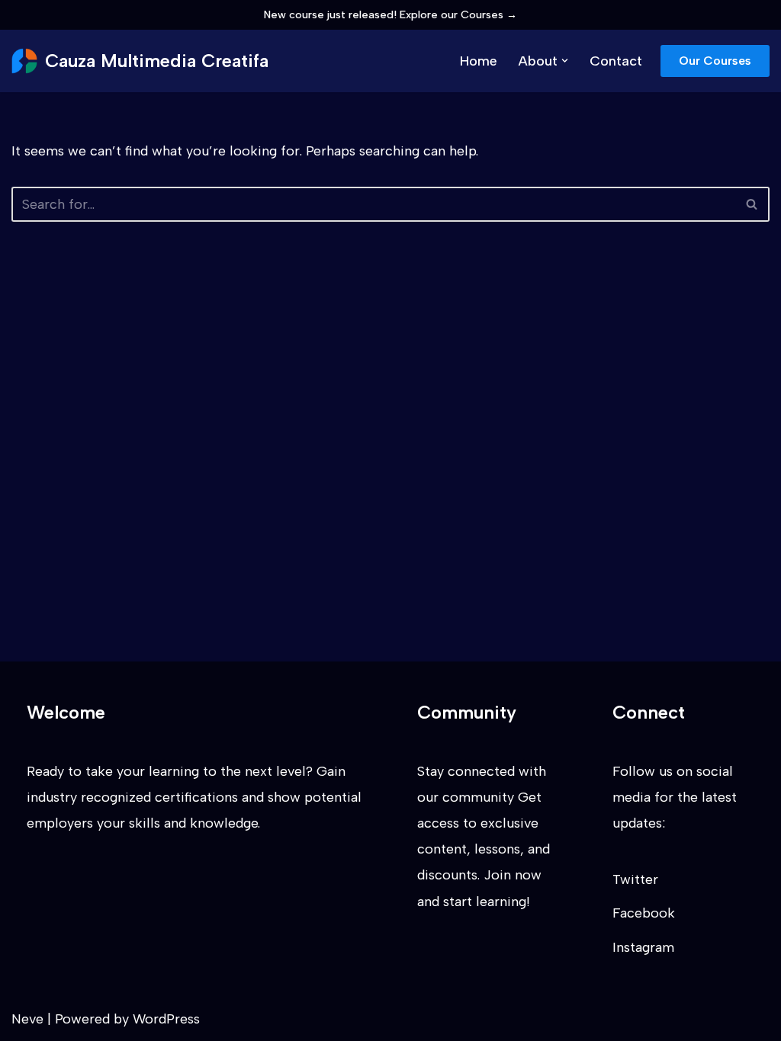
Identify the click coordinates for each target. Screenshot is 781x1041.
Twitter (635, 879)
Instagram (643, 947)
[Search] (752, 204)
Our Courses (715, 60)
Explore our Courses (458, 14)
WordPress (166, 1019)
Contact (616, 61)
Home (478, 61)
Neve (27, 1019)
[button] (564, 60)
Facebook (643, 913)
